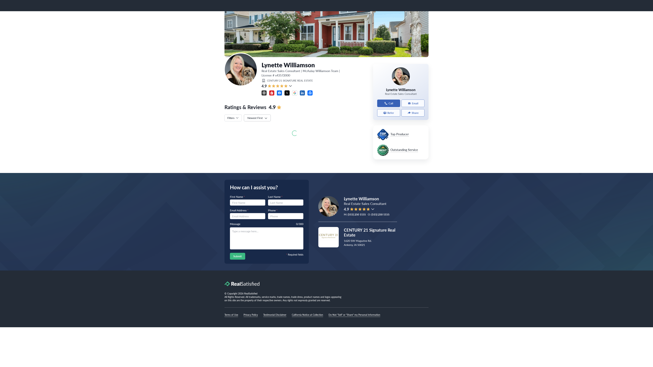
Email (415, 103)
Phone (273, 210)
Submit (237, 256)
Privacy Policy (251, 314)
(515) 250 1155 (357, 214)
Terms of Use (231, 314)
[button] (290, 86)
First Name (237, 197)
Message (235, 224)
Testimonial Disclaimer (274, 314)
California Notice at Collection (307, 314)
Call (391, 103)
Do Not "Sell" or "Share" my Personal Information (354, 314)
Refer (390, 113)
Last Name (275, 197)
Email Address (239, 210)
